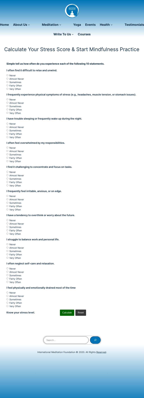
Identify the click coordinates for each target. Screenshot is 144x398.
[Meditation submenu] (60, 24)
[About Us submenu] (29, 24)
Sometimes (15, 82)
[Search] (95, 340)
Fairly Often (15, 85)
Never (12, 75)
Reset (81, 312)
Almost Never (16, 79)
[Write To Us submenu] (73, 34)
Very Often (15, 89)
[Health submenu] (111, 24)
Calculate (67, 312)
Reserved (101, 352)
